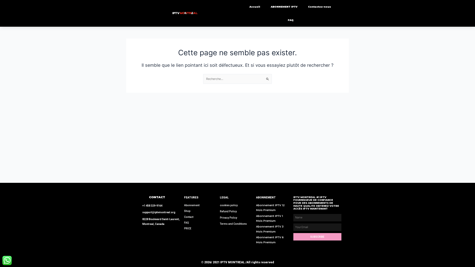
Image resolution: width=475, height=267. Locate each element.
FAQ (291, 20)
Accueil (254, 6)
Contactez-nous (319, 6)
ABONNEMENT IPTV (284, 6)
